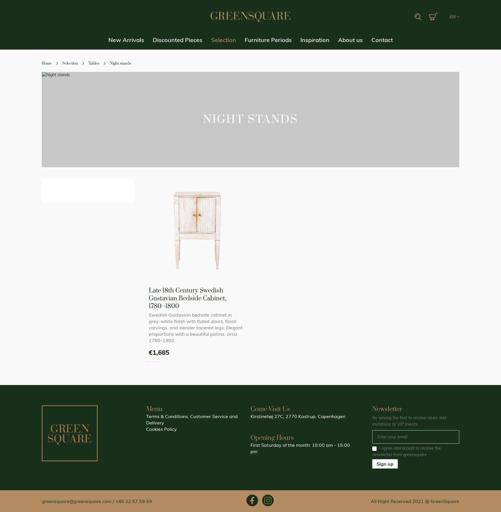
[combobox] (390, 17)
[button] (454, 17)
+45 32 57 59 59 (133, 501)
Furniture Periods (268, 39)
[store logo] (250, 17)
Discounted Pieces (177, 39)
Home (47, 63)
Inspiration (314, 39)
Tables (94, 63)
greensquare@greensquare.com (76, 501)
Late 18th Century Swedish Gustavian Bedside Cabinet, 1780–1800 (187, 298)
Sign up (385, 464)
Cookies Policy (161, 429)
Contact (382, 39)
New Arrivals (126, 39)
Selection (223, 39)
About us (350, 39)
